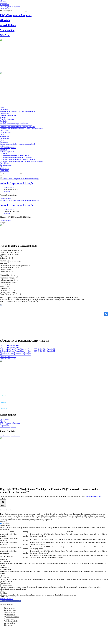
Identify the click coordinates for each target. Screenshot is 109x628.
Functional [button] (3, 559)
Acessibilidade (8, 25)
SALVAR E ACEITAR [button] (8, 597)
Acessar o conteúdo (6, 599)
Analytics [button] (3, 575)
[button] (10, 601)
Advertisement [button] (5, 583)
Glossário (5, 20)
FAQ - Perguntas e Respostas (16, 15)
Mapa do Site (7, 30)
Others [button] (2, 591)
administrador (8, 187)
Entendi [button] (2, 498)
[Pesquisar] (1, 175)
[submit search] (21, 173)
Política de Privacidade (93, 496)
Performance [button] (4, 567)
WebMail (5, 35)
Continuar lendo (5, 199)
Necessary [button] (3, 522)
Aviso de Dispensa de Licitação (16, 183)
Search (2, 10)
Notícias (7, 191)
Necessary (6, 524)
